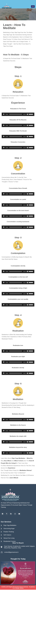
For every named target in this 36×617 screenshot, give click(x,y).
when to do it (18, 460)
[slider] (31, 114)
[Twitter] (6, 514)
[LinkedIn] (11, 514)
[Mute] (27, 114)
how (5, 460)
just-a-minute (13, 477)
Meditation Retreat (25, 470)
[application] (18, 114)
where (9, 460)
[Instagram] (15, 514)
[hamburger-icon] (33, 6)
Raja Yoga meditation (18, 458)
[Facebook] (2, 514)
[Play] (4, 114)
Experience (11, 468)
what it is (29, 458)
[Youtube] (19, 514)
